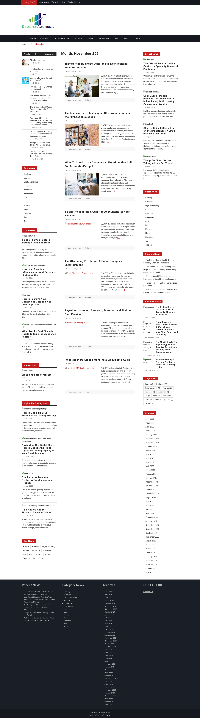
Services (88, 297)
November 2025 (152, 443)
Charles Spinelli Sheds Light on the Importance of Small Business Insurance (159, 131)
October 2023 (151, 533)
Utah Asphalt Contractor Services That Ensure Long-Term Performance (41, 154)
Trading (125, 38)
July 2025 (149, 454)
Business (44, 38)
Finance (90, 38)
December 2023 (152, 525)
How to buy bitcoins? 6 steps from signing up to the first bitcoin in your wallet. (41, 98)
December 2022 (152, 560)
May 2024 (149, 509)
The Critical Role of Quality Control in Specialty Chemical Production (160, 66)
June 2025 (149, 458)
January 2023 (151, 557)
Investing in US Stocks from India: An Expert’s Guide (97, 359)
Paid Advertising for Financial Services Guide (36, 511)
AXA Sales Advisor (37, 60)
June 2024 (149, 505)
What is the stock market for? (36, 376)
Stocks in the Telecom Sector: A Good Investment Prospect (37, 480)
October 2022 (151, 568)
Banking (32, 38)
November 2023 (152, 529)
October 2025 (151, 446)
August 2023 (150, 541)
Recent (38, 54)
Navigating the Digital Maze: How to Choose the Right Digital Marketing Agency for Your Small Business (39, 449)
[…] (116, 93)
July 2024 (149, 502)
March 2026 (150, 431)
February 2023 (151, 553)
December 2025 (152, 439)
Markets (148, 229)
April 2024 (149, 513)
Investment (104, 38)
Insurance (77, 38)
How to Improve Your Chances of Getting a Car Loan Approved (36, 302)
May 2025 (149, 462)
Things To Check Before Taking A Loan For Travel (158, 162)
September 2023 (152, 537)
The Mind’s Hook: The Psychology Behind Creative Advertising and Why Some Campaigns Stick (166, 347)
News (147, 233)
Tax (146, 241)
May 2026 (149, 423)
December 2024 (152, 482)
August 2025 (150, 450)
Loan (116, 38)
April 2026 (149, 427)
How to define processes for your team (41, 70)
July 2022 (149, 572)
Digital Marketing (61, 38)
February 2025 (151, 474)
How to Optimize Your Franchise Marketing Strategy (39, 414)
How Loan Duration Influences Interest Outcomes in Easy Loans (39, 272)
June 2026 (149, 419)
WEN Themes (106, 715)
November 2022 (152, 564)
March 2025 (150, 470)
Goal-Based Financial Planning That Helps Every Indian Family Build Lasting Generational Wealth (159, 100)
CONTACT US (139, 38)
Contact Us (148, 592)
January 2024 (151, 521)
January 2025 (151, 478)
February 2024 (151, 517)
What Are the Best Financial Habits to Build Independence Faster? (39, 334)
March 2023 (150, 549)
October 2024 (151, 490)
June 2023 (149, 545)
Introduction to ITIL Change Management (41, 88)
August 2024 (150, 498)
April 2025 (149, 466)
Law (147, 221)
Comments (49, 54)
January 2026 (151, 435)
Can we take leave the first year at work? (41, 79)
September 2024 (152, 494)
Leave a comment (74, 100)
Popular (27, 54)
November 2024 (152, 486)
